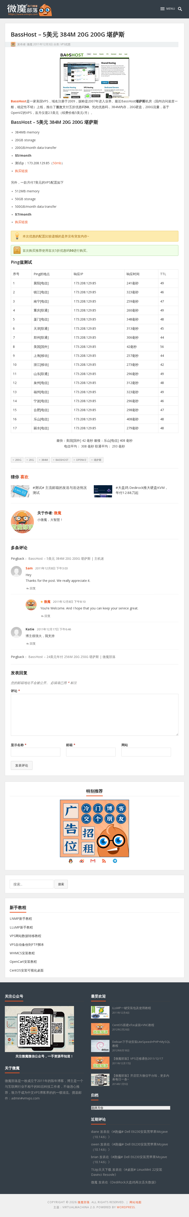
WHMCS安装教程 (22, 953)
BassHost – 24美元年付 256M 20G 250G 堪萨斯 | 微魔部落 (71, 657)
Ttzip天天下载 (101, 1169)
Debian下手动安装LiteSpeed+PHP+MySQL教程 (141, 1044)
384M (44, 459)
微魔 (29, 44)
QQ (70, 862)
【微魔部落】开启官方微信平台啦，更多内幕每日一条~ (140, 1077)
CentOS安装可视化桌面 (27, 970)
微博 (81, 862)
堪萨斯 (97, 459)
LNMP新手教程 (21, 918)
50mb (57, 163)
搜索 (61, 884)
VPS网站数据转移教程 (25, 936)
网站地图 (136, 1202)
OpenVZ (81, 459)
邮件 (92, 862)
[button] (167, 9)
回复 (33, 588)
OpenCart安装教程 (23, 961)
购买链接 (21, 171)
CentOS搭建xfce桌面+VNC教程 (133, 1025)
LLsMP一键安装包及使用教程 (131, 1008)
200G (18, 459)
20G (31, 459)
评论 (15, 691)
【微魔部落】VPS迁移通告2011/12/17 (137, 1058)
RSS (103, 862)
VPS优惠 (65, 44)
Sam (29, 568)
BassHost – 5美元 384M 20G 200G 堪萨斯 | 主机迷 (66, 558)
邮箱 (70, 745)
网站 (124, 745)
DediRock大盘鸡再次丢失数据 (133, 1182)
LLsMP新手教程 (21, 927)
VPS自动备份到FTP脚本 (27, 944)
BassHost (19, 101)
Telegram (115, 862)
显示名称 (19, 745)
